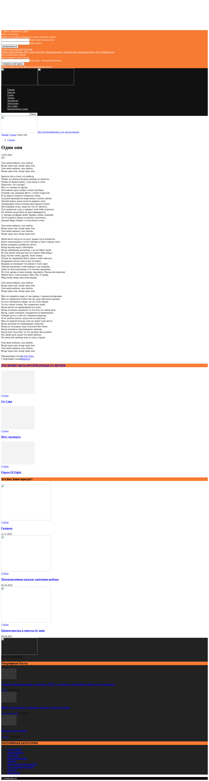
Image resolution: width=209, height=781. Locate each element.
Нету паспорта (11, 436)
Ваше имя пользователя (42, 40)
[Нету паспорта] (18, 428)
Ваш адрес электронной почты (46, 60)
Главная (11, 90)
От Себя (6, 401)
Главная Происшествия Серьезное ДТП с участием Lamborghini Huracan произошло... (58, 684)
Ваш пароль (36, 43)
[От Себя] (18, 392)
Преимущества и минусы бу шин (23, 630)
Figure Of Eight (11, 472)
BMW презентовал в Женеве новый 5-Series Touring (35, 707)
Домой (4, 134)
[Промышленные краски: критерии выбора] (26, 570)
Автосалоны (13, 103)
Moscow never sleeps (14, 730)
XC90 (4, 690)
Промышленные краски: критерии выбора (30, 579)
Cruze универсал (10, 713)
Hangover (25, 359)
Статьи (10, 95)
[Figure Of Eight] (18, 463)
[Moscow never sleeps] (9, 724)
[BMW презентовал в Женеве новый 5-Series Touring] (9, 701)
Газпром (6, 528)
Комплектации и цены (17, 109)
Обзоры (10, 98)
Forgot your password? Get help (16, 49)
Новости (11, 92)
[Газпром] (26, 519)
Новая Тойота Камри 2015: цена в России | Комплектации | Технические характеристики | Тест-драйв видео (57, 52)
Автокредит (12, 101)
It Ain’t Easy (28, 356)
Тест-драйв (12, 106)
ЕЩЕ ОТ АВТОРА (54, 365)
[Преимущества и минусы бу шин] (26, 621)
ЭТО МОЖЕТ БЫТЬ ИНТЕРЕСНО (22, 365)
